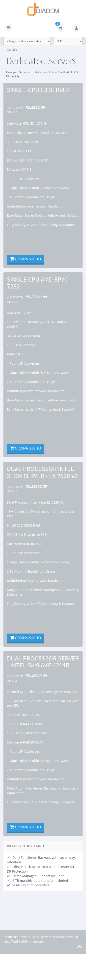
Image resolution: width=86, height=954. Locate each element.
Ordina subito (27, 259)
